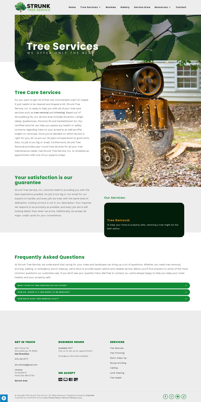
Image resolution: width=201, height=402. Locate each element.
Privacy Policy (54, 398)
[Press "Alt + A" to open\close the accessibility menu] (4, 398)
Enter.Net (90, 395)
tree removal (41, 112)
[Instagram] (171, 396)
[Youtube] (177, 396)
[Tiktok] (183, 396)
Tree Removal (118, 220)
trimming (59, 112)
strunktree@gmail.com (26, 365)
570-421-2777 (21, 359)
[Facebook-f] (165, 396)
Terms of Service (69, 398)
